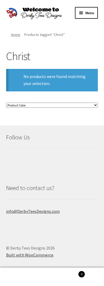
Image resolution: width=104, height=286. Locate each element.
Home (15, 34)
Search (26, 277)
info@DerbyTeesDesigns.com (33, 211)
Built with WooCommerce (29, 255)
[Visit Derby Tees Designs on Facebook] (11, 160)
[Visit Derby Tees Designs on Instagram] (25, 160)
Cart (67, 272)
